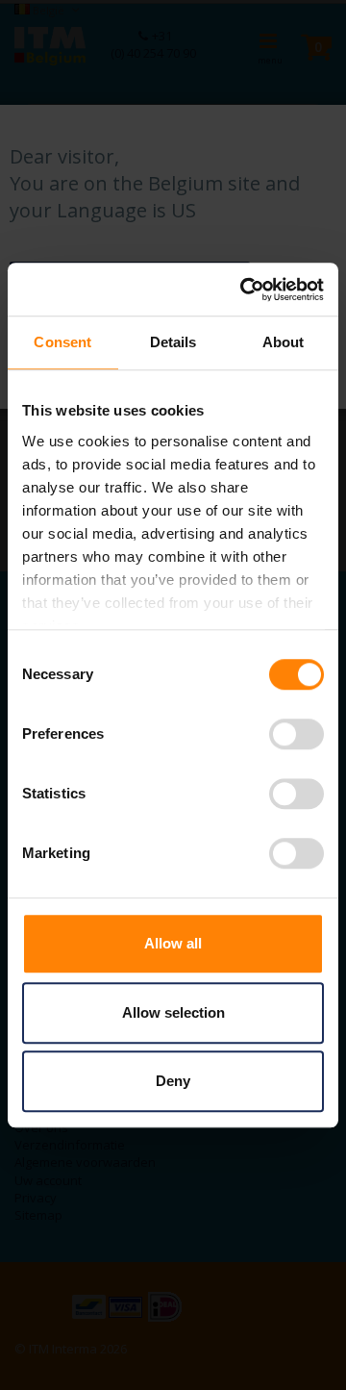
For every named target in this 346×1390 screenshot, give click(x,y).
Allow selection (173, 1012)
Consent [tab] (62, 342)
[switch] (296, 735)
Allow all (173, 943)
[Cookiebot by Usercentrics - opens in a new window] (244, 289)
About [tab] (283, 342)
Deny (173, 1081)
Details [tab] (173, 342)
